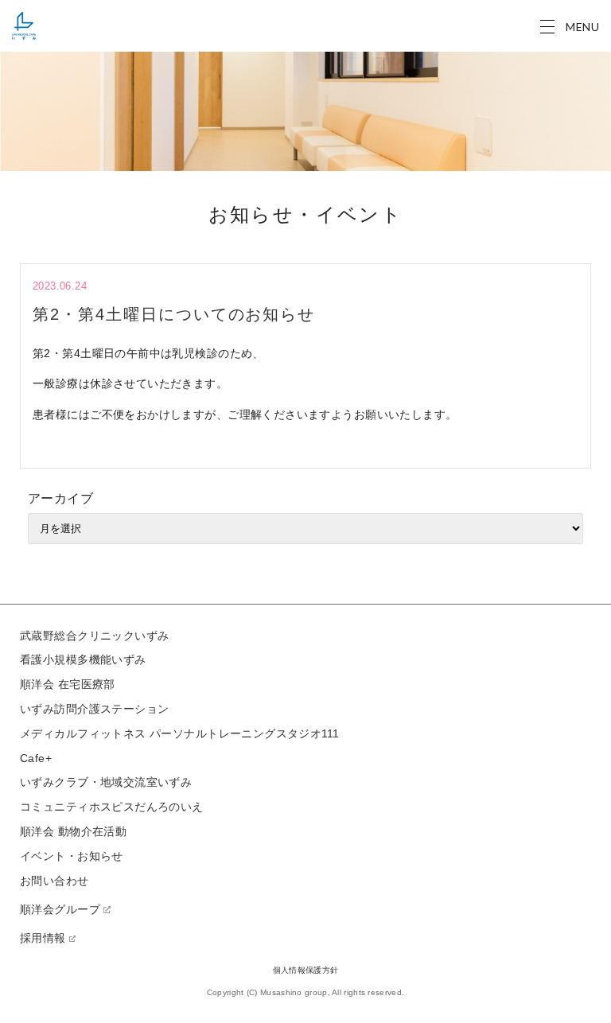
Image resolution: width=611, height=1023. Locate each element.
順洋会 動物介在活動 (73, 831)
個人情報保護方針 (305, 970)
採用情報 (43, 938)
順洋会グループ (60, 909)
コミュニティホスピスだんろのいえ (112, 806)
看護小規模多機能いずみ (83, 659)
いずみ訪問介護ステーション (94, 708)
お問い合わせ (54, 880)
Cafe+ (36, 758)
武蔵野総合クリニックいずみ (94, 635)
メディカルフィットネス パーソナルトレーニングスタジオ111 (180, 733)
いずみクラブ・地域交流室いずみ (106, 782)
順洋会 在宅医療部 (67, 684)
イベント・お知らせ (71, 856)
